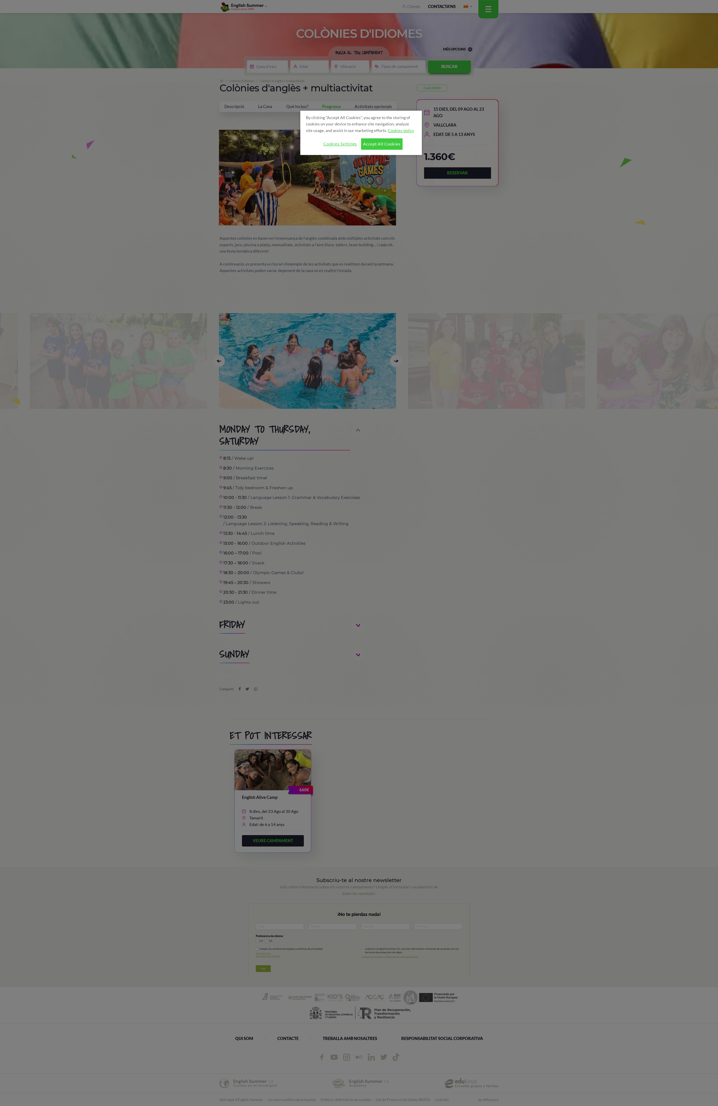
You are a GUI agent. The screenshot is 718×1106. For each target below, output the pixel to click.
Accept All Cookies (382, 144)
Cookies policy (401, 130)
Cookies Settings (340, 143)
